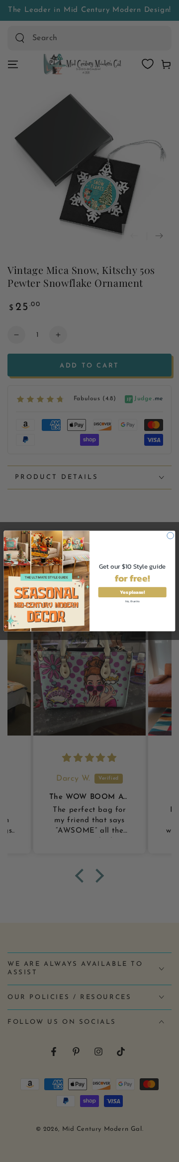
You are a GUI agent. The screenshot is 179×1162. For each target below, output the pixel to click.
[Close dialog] (170, 535)
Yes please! (132, 592)
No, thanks (132, 600)
